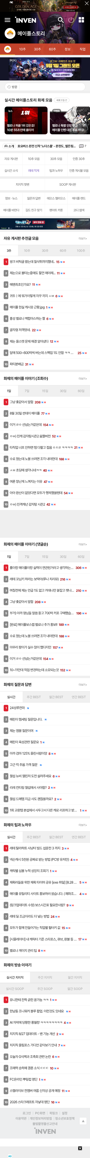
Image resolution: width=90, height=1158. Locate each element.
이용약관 (21, 1118)
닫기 (85, 4)
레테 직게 (33, 170)
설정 (64, 1113)
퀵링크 (53, 1113)
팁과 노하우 (56, 170)
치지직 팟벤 (22, 184)
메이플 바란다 (11, 210)
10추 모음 (33, 159)
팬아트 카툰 (56, 210)
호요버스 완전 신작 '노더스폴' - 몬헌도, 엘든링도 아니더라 (48, 146)
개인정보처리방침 (41, 1118)
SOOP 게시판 (67, 184)
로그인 (27, 1113)
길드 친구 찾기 (33, 210)
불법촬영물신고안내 (45, 1124)
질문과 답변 (33, 198)
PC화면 (40, 1113)
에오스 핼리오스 (56, 198)
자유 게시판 (11, 159)
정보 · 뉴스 (11, 198)
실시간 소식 (11, 170)
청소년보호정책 (65, 1118)
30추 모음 (56, 159)
